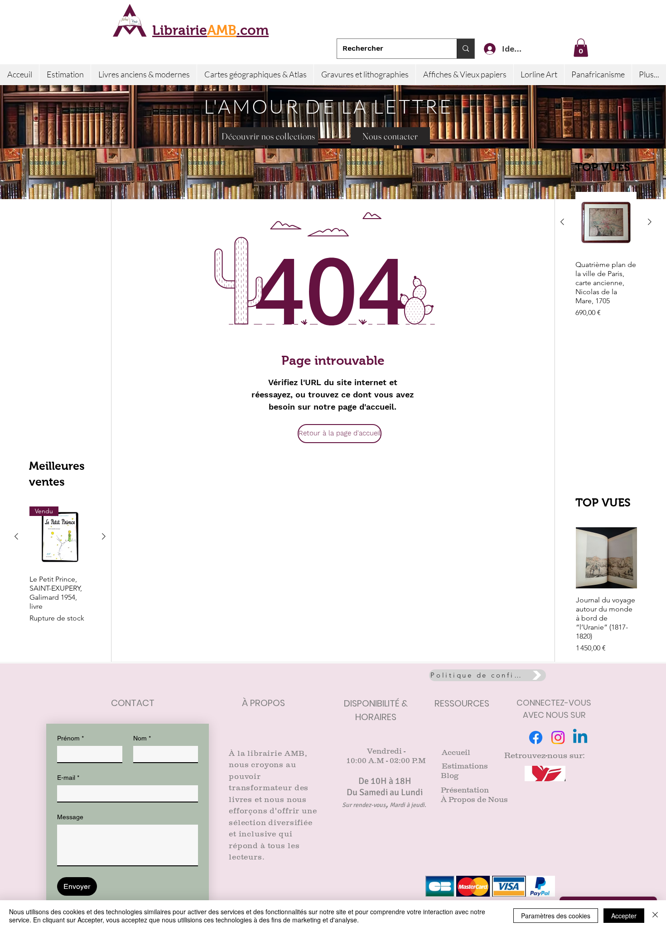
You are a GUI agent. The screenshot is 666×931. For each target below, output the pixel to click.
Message (70, 817)
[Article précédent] (562, 221)
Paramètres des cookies (555, 915)
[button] (581, 47)
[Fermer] (655, 915)
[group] (606, 264)
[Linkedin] (580, 737)
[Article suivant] (649, 221)
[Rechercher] (465, 48)
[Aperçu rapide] (606, 222)
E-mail (68, 777)
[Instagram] (558, 737)
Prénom (70, 738)
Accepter (624, 915)
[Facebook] (536, 737)
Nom (142, 738)
